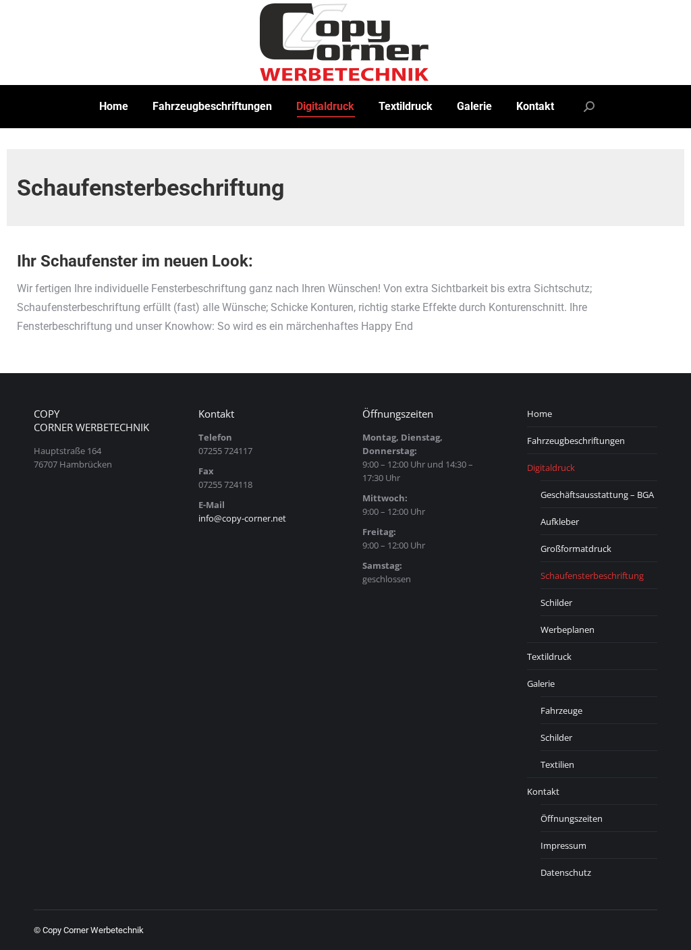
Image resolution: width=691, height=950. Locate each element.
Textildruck (549, 656)
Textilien (557, 764)
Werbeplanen (568, 629)
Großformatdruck (576, 548)
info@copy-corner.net (242, 518)
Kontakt (543, 791)
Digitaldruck (551, 468)
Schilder (556, 602)
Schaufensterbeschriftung (592, 575)
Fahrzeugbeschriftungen (576, 441)
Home (539, 414)
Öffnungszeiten (572, 818)
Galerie (541, 683)
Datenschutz (566, 872)
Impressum (563, 845)
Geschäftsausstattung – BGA (597, 494)
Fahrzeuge (561, 710)
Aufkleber (560, 521)
